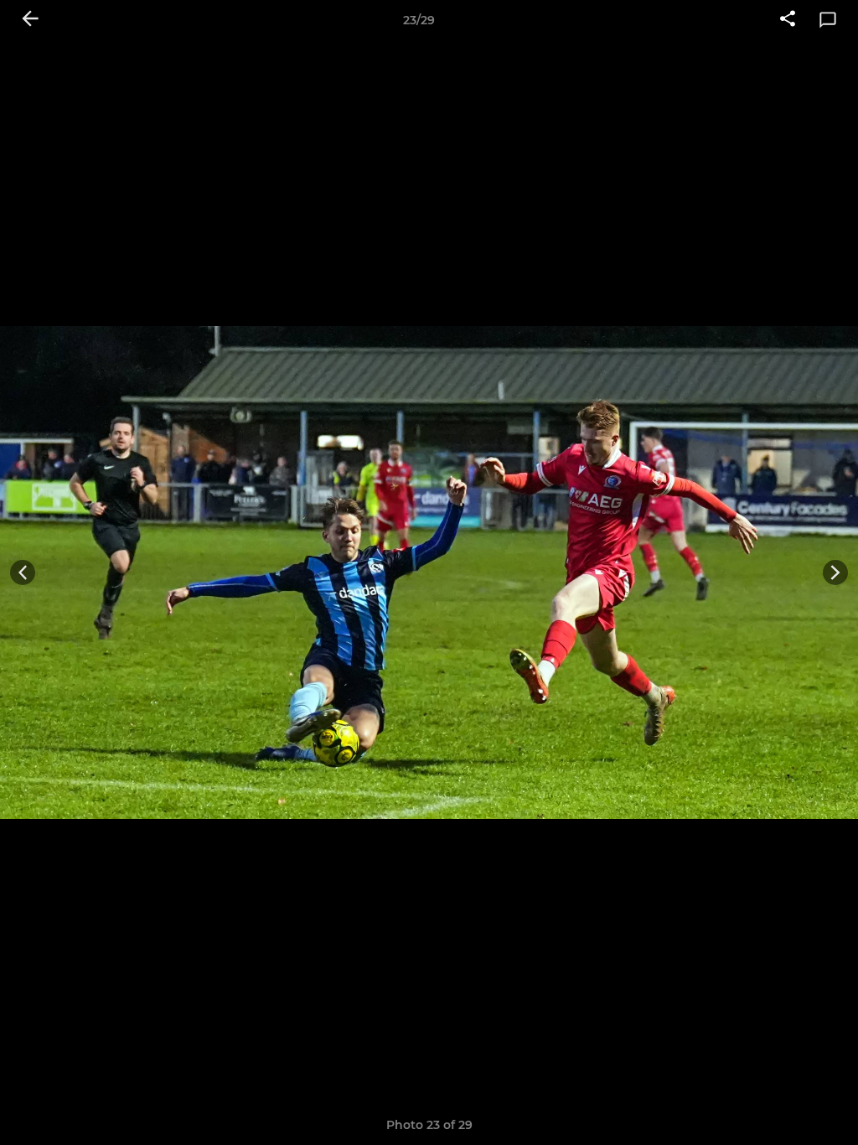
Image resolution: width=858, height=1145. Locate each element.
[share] (788, 20)
